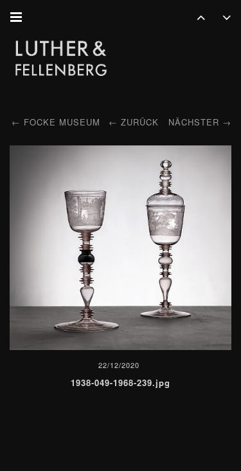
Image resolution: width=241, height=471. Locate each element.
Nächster (193, 122)
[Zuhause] (61, 59)
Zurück (140, 122)
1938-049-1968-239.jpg (120, 382)
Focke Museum (62, 122)
